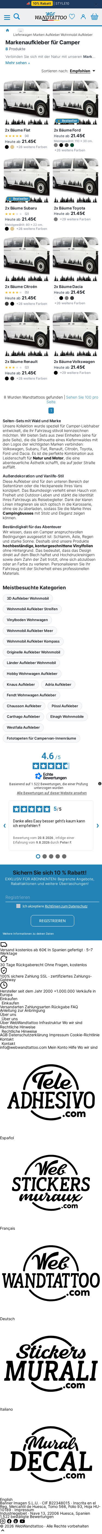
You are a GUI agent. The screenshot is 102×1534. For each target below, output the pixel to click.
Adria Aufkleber (58, 684)
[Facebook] (10, 1522)
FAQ (74, 1006)
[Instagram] (3, 1522)
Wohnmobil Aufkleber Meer (30, 630)
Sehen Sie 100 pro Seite (72, 399)
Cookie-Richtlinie (85, 1034)
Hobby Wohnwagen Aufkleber (32, 673)
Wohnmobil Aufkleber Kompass (33, 641)
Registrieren (52, 920)
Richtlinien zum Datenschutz (66, 906)
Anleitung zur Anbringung (22, 1010)
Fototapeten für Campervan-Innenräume (41, 738)
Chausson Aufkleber (24, 706)
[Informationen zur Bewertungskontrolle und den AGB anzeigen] (100, 783)
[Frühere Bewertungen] (4, 825)
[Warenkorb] (94, 16)
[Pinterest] (16, 1522)
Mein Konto (57, 1047)
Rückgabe (60, 1006)
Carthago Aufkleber (23, 716)
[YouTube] (22, 1522)
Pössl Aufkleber (65, 706)
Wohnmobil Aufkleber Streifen (32, 609)
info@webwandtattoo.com (23, 1047)
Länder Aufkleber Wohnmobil (31, 662)
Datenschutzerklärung (28, 1034)
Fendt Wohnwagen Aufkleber (31, 695)
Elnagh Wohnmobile (67, 716)
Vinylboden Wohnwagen (27, 620)
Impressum (59, 1034)
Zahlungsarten (37, 1006)
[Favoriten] (72, 16)
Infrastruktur (50, 1022)
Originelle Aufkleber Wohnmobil (33, 652)
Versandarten (12, 1006)
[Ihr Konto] (83, 16)
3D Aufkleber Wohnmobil (28, 598)
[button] (7, 147)
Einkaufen (10, 1003)
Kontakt (8, 1044)
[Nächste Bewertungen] (97, 825)
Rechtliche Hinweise (19, 1031)
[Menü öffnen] (10, 18)
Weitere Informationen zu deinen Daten (28, 933)
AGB (4, 1034)
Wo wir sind (72, 1022)
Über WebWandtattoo (19, 1022)
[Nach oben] (2, 1531)
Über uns (10, 1019)
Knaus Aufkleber (21, 684)
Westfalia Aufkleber (23, 727)
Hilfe (72, 1047)
